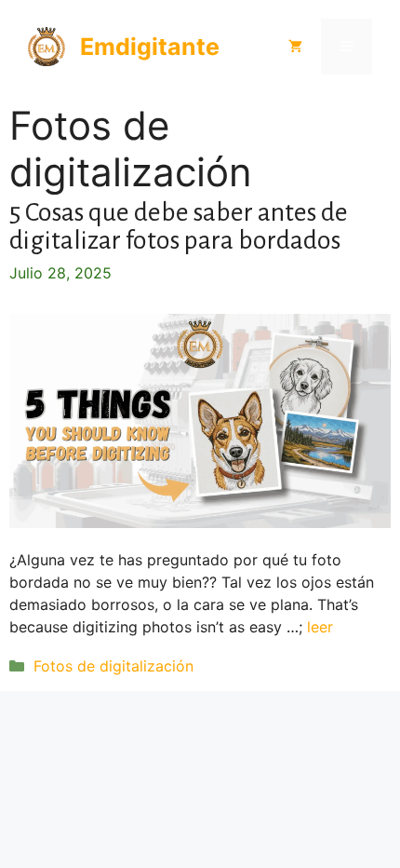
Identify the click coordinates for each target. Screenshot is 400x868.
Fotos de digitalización (113, 666)
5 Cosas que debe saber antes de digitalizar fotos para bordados (178, 226)
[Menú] (346, 47)
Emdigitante (150, 47)
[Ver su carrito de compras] (295, 47)
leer (320, 626)
